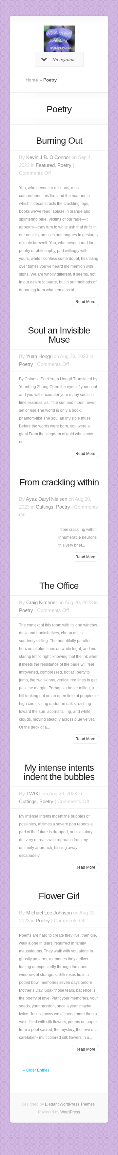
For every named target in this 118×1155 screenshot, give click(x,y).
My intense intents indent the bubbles (59, 772)
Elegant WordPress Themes (70, 1104)
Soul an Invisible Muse (59, 335)
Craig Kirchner (41, 602)
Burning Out (59, 140)
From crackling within (59, 482)
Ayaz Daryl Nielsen (46, 499)
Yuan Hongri (39, 356)
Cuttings (44, 507)
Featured (45, 165)
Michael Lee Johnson (49, 912)
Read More (85, 301)
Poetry (64, 165)
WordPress (70, 1112)
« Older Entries (36, 1070)
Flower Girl (59, 896)
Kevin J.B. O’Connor (48, 157)
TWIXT (33, 793)
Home (32, 79)
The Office (59, 586)
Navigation (63, 59)
